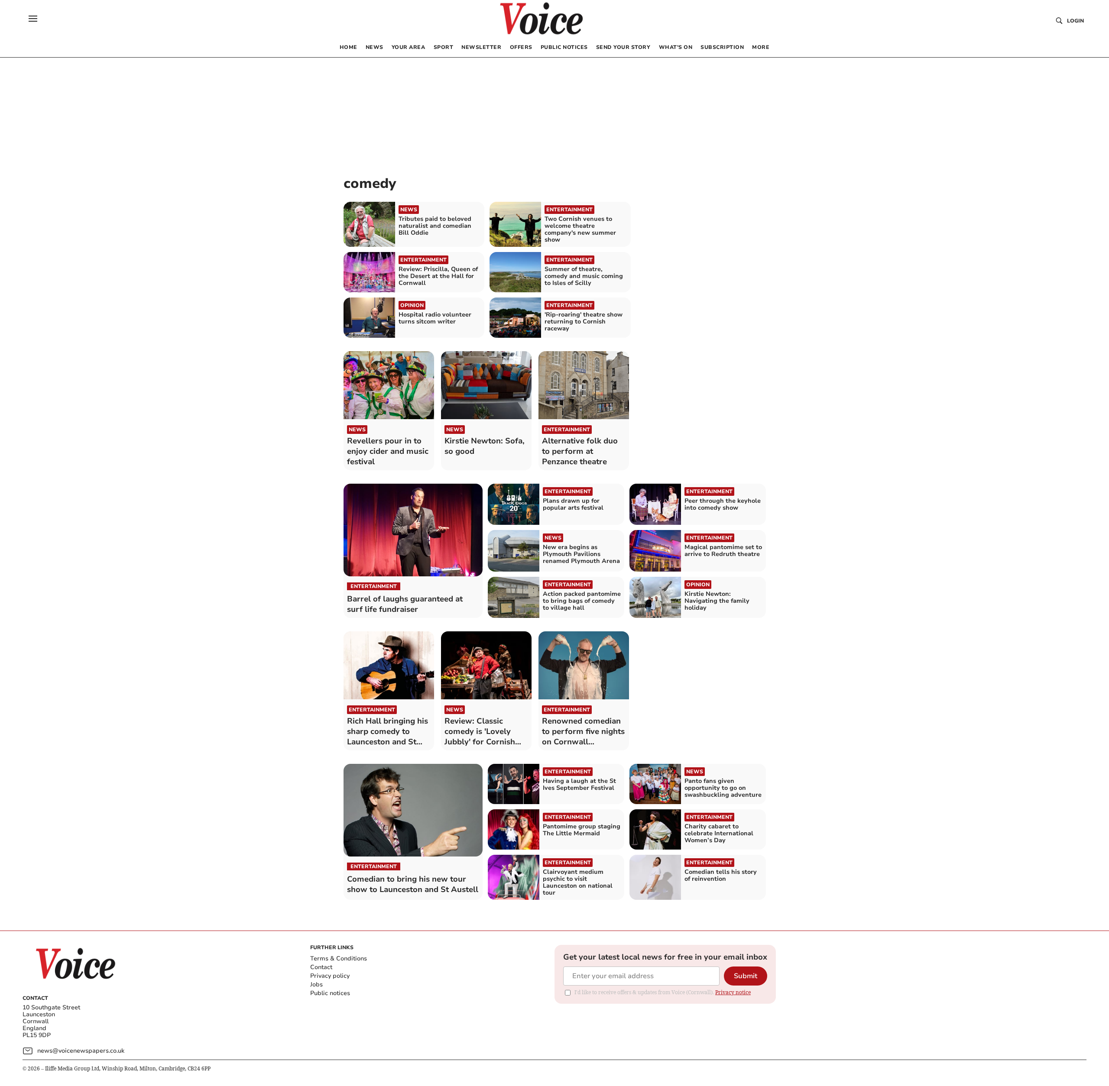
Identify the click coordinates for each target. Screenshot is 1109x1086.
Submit (745, 976)
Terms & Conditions (338, 958)
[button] (33, 18)
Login (1075, 21)
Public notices (330, 993)
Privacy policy (330, 976)
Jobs (316, 984)
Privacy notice (733, 992)
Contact (321, 967)
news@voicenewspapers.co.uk (80, 1051)
